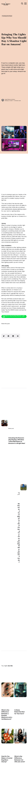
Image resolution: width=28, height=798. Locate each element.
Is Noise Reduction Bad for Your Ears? (19, 711)
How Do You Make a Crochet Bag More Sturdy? (6, 759)
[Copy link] (17, 336)
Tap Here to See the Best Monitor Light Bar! (14, 316)
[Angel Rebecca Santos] (2, 100)
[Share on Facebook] (8, 336)
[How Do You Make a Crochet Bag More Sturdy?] (7, 736)
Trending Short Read (7, 15)
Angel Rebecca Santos (10, 99)
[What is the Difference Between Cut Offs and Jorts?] (20, 736)
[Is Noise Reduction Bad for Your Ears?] (20, 689)
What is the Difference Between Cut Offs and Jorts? (19, 759)
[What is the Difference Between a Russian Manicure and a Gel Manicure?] (7, 689)
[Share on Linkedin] (13, 336)
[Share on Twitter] (3, 336)
